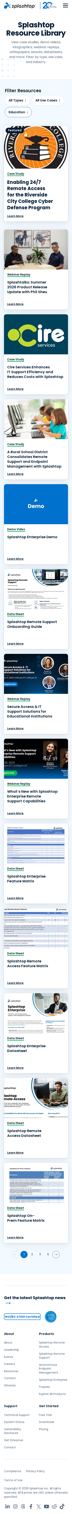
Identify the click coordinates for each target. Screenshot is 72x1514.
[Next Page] (56, 1254)
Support (10, 1406)
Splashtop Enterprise (53, 1380)
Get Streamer (13, 1440)
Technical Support (17, 1415)
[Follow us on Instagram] (15, 1506)
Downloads (46, 1422)
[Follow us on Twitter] (38, 1506)
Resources (11, 1371)
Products (46, 1334)
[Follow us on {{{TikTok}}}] (62, 1506)
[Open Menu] (65, 6)
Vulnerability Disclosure (12, 1431)
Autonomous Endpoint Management (48, 1369)
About (9, 1334)
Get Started (48, 1406)
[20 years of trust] (47, 5)
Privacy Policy (35, 1471)
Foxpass (44, 1387)
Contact (10, 1378)
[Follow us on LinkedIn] (7, 1506)
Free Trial (45, 1415)
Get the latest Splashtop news (35, 1298)
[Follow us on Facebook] (30, 1506)
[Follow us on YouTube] (46, 1506)
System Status (14, 1422)
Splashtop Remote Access (52, 1345)
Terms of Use (13, 1480)
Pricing (43, 1429)
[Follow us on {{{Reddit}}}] (54, 1506)
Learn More (15, 216)
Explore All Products (52, 1394)
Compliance (12, 1471)
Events (8, 1357)
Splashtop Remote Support (52, 1356)
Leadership (11, 1350)
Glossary (10, 1385)
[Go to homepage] (20, 5)
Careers (9, 1364)
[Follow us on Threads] (23, 1506)
